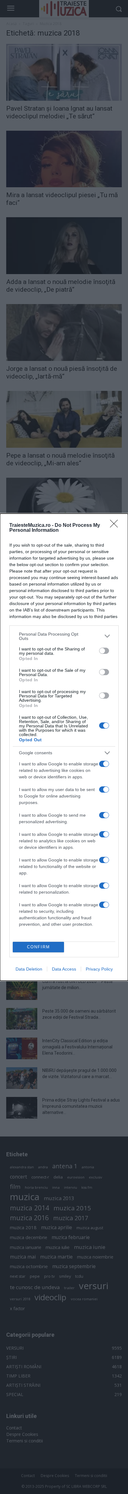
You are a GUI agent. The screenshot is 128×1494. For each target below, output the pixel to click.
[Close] (116, 525)
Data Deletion (29, 969)
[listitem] (64, 636)
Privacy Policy (99, 969)
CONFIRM (38, 947)
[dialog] (64, 747)
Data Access (64, 969)
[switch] (104, 651)
